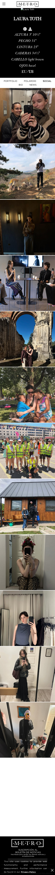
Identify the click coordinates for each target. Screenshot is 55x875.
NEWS (33, 85)
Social (47, 81)
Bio (21, 85)
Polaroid (30, 81)
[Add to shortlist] (25, 29)
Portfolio (10, 81)
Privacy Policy (28, 872)
